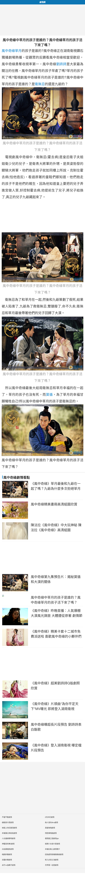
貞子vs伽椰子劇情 (8, 865)
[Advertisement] (42, 20)
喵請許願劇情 (7, 854)
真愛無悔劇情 (50, 827)
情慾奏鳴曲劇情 (51, 833)
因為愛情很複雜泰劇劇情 (54, 854)
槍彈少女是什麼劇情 (52, 843)
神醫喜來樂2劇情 (8, 843)
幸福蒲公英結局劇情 (9, 833)
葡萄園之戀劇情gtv (52, 838)
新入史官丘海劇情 (51, 859)
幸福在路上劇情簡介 (52, 849)
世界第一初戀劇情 (51, 865)
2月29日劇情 (49, 817)
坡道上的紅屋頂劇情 (9, 827)
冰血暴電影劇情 (8, 849)
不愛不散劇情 (7, 817)
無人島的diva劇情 (51, 822)
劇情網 (42, 2)
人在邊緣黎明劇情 (8, 838)
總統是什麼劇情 (8, 822)
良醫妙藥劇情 (7, 859)
